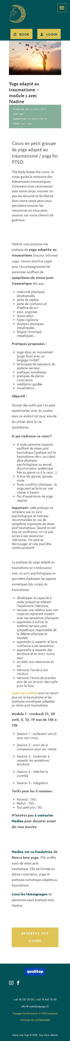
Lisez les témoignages (29, 894)
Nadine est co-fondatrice (32, 851)
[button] (62, 8)
